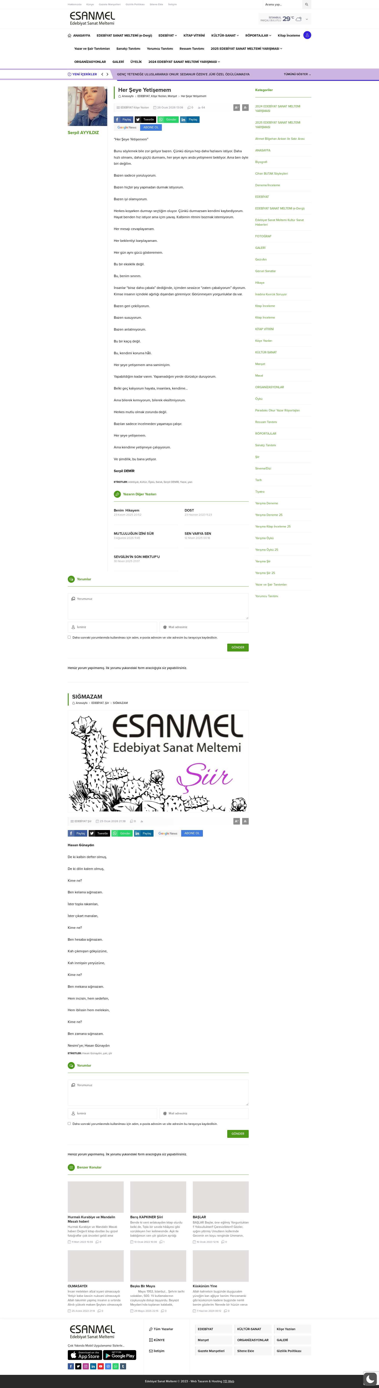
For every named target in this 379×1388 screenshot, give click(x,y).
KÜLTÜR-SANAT (266, 352)
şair (105, 1053)
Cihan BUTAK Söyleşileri (271, 173)
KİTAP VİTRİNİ (264, 329)
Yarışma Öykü (264, 538)
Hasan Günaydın (92, 1053)
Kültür (143, 481)
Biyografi (261, 162)
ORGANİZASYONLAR (269, 387)
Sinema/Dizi (263, 468)
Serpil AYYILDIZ (83, 132)
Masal (259, 375)
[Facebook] (71, 1366)
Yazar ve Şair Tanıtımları (271, 584)
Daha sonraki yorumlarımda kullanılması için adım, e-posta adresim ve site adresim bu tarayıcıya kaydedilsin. (145, 637)
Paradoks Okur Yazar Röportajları (277, 410)
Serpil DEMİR (171, 481)
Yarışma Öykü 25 (266, 550)
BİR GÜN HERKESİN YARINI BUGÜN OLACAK (150, 74)
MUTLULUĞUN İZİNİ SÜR (134, 533)
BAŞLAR (199, 1217)
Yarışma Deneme (266, 503)
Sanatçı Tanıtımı (265, 445)
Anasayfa (128, 96)
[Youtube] (101, 1366)
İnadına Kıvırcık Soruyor (271, 294)
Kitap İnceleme (265, 306)
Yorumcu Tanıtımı (266, 596)
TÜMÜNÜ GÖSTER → (297, 74)
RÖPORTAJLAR (265, 434)
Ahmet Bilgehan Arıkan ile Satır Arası (280, 139)
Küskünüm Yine (205, 1286)
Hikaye (260, 283)
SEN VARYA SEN (198, 533)
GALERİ (260, 248)
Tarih (258, 480)
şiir (110, 1053)
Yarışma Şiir (263, 561)
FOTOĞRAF (263, 236)
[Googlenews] (108, 1366)
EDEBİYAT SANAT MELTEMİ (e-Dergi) (279, 208)
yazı (190, 481)
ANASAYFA (262, 150)
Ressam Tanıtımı (266, 422)
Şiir (107, 703)
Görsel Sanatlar (265, 271)
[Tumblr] (123, 1366)
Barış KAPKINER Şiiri (146, 1217)
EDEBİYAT (144, 96)
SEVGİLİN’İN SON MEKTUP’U (137, 557)
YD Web (228, 1381)
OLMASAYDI (77, 1286)
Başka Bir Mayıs (142, 1286)
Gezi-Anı (261, 259)
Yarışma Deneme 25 (268, 515)
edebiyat (133, 481)
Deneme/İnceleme (267, 185)
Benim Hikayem (126, 510)
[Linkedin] (93, 1366)
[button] (370, 1379)
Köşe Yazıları (158, 96)
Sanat (159, 481)
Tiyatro (260, 492)
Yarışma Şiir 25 (265, 573)
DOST (189, 510)
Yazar (183, 481)
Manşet (172, 96)
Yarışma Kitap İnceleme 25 (273, 526)
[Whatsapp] (116, 1366)
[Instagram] (86, 1366)
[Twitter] (78, 1366)
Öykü (151, 481)
